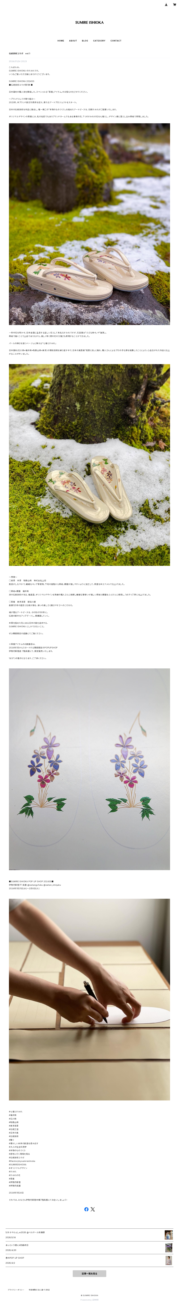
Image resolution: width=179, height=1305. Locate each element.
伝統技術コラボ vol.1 (19, 53)
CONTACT (116, 41)
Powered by (86, 1300)
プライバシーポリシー (16, 1290)
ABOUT (73, 41)
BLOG (85, 41)
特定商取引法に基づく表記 (39, 1290)
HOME (60, 41)
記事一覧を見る (89, 1273)
